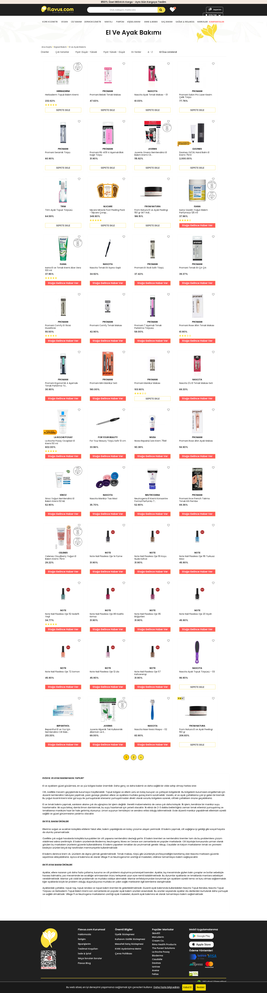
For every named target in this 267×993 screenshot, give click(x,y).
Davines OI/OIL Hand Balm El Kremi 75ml (194, 153)
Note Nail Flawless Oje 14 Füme (106, 556)
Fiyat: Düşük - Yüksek (86, 52)
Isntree (156, 966)
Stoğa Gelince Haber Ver (197, 225)
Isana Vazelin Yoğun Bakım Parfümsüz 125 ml (193, 211)
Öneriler (45, 52)
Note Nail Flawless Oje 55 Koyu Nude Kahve (150, 557)
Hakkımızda (84, 934)
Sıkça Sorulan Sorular (90, 958)
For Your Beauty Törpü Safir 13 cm (108, 441)
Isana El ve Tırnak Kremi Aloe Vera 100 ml (63, 269)
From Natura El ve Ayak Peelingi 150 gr (196, 730)
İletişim (82, 939)
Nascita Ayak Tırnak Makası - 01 (151, 94)
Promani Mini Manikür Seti (103, 383)
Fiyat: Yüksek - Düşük (114, 52)
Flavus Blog (84, 963)
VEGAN (64, 21)
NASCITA (152, 91)
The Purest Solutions (163, 948)
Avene (155, 970)
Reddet (201, 987)
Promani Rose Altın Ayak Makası (196, 441)
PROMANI (108, 91)
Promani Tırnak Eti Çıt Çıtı (192, 267)
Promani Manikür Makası (147, 383)
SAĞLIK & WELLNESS (185, 21)
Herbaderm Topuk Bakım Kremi (61, 94)
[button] (51, 104)
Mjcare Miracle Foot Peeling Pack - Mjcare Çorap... (107, 211)
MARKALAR (202, 21)
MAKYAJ (108, 21)
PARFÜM (120, 21)
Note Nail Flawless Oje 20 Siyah (195, 614)
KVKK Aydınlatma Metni (128, 948)
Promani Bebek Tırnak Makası (105, 94)
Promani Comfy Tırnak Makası (106, 325)
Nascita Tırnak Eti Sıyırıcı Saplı (105, 267)
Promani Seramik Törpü (57, 152)
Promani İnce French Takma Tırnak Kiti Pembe (194, 500)
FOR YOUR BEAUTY (108, 437)
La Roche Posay (161, 951)
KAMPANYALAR (216, 21)
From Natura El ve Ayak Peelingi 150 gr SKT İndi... (151, 211)
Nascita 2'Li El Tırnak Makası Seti (196, 383)
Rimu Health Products (164, 944)
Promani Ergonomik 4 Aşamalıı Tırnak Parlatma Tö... (61, 384)
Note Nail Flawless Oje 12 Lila (104, 671)
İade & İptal (84, 953)
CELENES (63, 553)
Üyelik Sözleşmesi (124, 934)
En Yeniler (136, 52)
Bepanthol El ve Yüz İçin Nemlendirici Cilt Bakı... (57, 730)
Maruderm (158, 937)
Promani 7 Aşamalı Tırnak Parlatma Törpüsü (148, 326)
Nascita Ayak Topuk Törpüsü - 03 (197, 671)
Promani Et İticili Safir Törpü (149, 267)
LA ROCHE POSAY (63, 437)
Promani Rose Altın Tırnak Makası (196, 325)
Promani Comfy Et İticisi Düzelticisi (58, 326)
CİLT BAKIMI (76, 21)
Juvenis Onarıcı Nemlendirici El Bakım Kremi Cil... (150, 153)
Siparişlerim (84, 944)
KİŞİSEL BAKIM (133, 21)
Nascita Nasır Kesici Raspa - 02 (150, 729)
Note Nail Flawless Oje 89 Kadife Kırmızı (107, 615)
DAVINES (197, 149)
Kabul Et (187, 987)
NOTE (108, 553)
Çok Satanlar (62, 52)
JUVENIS (152, 149)
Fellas (155, 974)
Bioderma (157, 955)
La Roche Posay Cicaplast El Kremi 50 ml (60, 442)
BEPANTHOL (63, 726)
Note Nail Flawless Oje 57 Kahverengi (147, 673)
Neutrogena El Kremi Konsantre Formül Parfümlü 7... (151, 500)
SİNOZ (63, 495)
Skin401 (156, 933)
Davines (156, 963)
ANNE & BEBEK (151, 21)
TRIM (63, 206)
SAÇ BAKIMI (166, 21)
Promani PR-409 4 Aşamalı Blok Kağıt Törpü (106, 153)
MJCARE (107, 206)
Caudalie (157, 959)
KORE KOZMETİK (50, 21)
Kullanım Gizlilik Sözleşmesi (130, 939)
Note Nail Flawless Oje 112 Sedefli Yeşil (62, 615)
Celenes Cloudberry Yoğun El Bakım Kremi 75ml (60, 557)
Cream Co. (158, 940)
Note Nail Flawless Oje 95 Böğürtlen (147, 615)
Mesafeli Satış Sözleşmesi (129, 944)
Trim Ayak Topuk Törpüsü (58, 210)
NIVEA (152, 437)
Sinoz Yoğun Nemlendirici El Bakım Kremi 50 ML (59, 500)
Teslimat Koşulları (88, 948)
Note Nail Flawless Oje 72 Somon (62, 671)
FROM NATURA (153, 206)
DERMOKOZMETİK (92, 21)
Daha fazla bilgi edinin (166, 987)
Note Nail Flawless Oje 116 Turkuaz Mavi (197, 557)
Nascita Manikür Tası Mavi (103, 498)
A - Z (150, 52)
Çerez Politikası (123, 953)
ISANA (197, 206)
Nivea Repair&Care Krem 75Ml (150, 441)
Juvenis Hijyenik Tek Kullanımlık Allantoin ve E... (106, 730)
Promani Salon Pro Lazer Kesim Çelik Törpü (195, 96)
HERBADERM (63, 91)
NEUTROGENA (152, 495)
